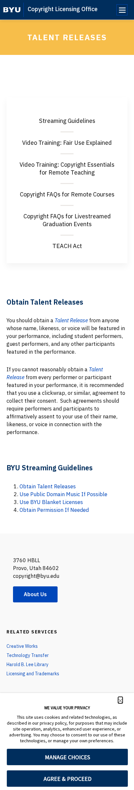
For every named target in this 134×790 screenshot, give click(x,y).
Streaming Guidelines (67, 121)
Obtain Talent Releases (48, 486)
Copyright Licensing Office (63, 9)
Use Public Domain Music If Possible (63, 494)
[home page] (12, 10)
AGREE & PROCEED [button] (67, 778)
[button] (120, 700)
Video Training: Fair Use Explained (67, 142)
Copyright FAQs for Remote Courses (67, 194)
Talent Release (71, 320)
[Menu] (121, 9)
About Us (35, 594)
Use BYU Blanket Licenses (51, 502)
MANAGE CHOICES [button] (67, 757)
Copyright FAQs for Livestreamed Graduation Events (67, 220)
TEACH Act (67, 246)
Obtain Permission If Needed (54, 510)
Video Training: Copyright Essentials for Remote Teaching (67, 168)
